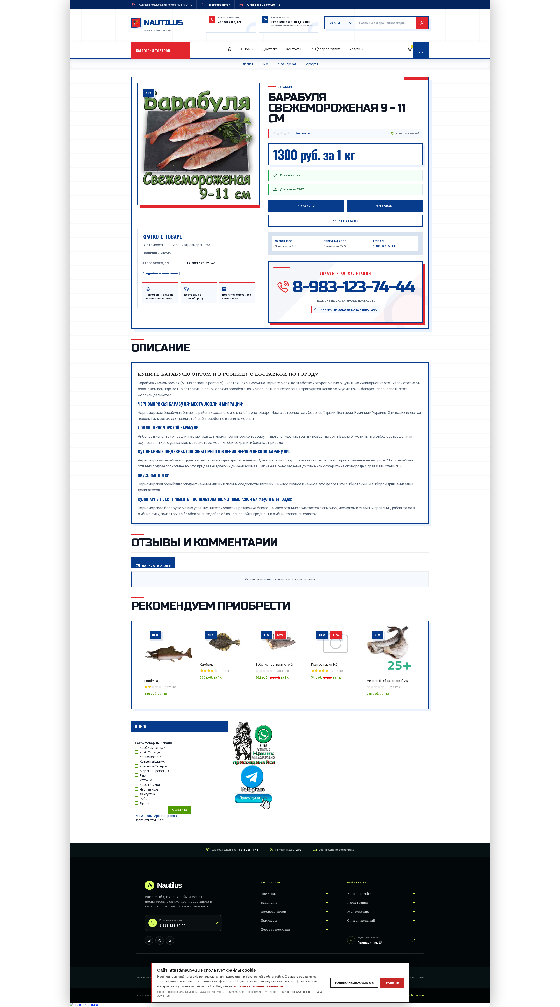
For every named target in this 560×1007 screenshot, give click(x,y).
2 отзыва (170, 687)
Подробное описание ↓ (161, 273)
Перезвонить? (219, 4)
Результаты (143, 816)
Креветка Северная (154, 766)
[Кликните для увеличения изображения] (198, 144)
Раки (143, 775)
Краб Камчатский (152, 748)
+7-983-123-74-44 (201, 263)
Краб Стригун (150, 752)
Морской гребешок (154, 771)
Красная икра (150, 785)
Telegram (384, 206)
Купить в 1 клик (345, 221)
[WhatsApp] (170, 940)
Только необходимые (354, 982)
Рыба (143, 798)
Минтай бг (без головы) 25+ (388, 681)
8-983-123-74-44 (384, 246)
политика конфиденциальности (259, 986)
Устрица (146, 780)
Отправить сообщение (263, 4)
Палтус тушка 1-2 (324, 665)
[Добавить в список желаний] (405, 133)
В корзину (306, 206)
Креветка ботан (151, 757)
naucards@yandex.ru (298, 991)
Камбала (207, 665)
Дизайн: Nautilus (414, 995)
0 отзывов (303, 133)
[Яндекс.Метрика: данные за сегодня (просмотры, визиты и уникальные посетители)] (84, 1005)
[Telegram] (159, 940)
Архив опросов (165, 816)
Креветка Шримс (152, 762)
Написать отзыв (156, 565)
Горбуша (151, 681)
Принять (392, 982)
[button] (160, 50)
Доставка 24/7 (292, 189)
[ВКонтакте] (149, 940)
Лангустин (147, 794)
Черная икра (149, 789)
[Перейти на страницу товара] (168, 649)
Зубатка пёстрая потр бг (275, 665)
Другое (145, 803)
